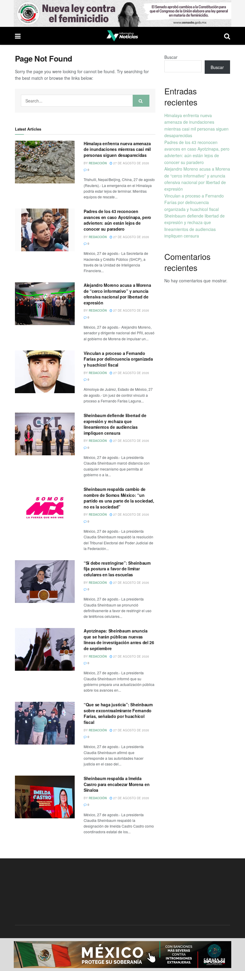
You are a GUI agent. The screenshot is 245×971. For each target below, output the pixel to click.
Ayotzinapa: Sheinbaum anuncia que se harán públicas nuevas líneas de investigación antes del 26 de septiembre (119, 639)
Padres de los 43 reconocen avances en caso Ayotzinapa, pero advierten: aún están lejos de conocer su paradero (117, 220)
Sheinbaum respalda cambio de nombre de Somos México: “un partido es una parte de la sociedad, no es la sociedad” (119, 498)
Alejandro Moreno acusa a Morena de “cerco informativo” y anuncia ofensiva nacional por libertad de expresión (117, 294)
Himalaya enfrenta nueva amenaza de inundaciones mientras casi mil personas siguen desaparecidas (117, 149)
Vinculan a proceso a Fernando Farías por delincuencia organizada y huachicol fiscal (118, 359)
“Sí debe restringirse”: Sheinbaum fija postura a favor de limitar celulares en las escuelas (117, 569)
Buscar (170, 57)
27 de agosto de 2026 (130, 163)
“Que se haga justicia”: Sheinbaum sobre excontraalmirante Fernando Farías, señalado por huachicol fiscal (118, 713)
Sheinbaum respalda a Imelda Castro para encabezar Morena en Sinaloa (116, 784)
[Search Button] (141, 101)
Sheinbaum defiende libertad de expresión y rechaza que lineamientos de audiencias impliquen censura (115, 424)
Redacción (98, 163)
